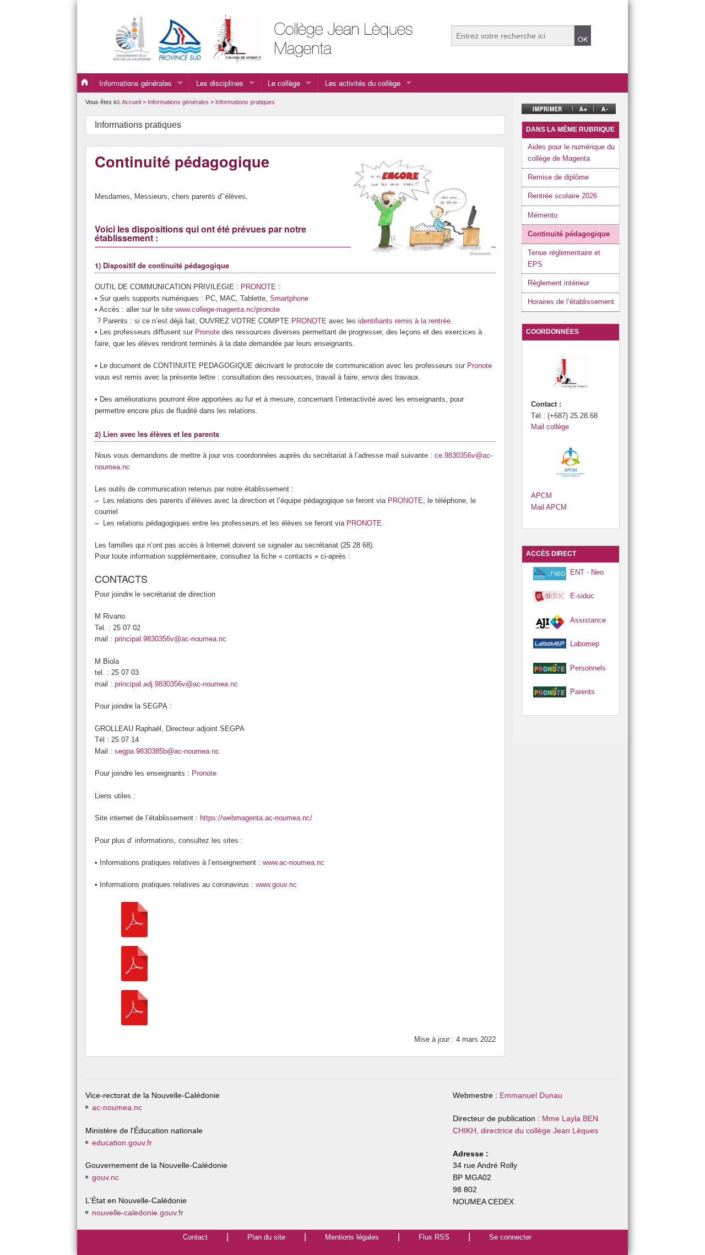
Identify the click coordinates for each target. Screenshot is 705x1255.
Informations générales (135, 83)
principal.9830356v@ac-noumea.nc (170, 639)
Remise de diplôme (558, 177)
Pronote (207, 332)
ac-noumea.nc (117, 1107)
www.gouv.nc (276, 884)
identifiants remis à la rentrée (404, 321)
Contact (195, 1237)
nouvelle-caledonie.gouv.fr (137, 1213)
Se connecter (510, 1237)
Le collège (284, 83)
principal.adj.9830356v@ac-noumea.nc (176, 684)
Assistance (588, 620)
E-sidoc (582, 596)
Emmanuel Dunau (531, 1095)
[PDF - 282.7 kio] (134, 1006)
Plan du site (266, 1237)
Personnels (588, 668)
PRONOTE (258, 287)
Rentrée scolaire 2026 (562, 196)
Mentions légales (352, 1237)
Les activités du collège (362, 83)
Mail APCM (549, 507)
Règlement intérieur (558, 283)
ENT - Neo (587, 572)
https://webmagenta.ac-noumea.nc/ (256, 818)
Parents (582, 692)
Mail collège (550, 427)
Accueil (131, 102)
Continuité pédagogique (569, 234)
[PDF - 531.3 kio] (134, 918)
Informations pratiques (245, 102)
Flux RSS (434, 1237)
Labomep (584, 644)
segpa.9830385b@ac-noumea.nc (167, 751)
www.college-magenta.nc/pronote (227, 309)
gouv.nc (105, 1177)
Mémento (542, 215)
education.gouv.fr (122, 1143)
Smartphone (289, 298)
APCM (541, 495)
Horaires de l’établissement (571, 301)
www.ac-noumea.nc (293, 862)
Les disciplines (219, 83)
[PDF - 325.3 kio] (134, 962)
